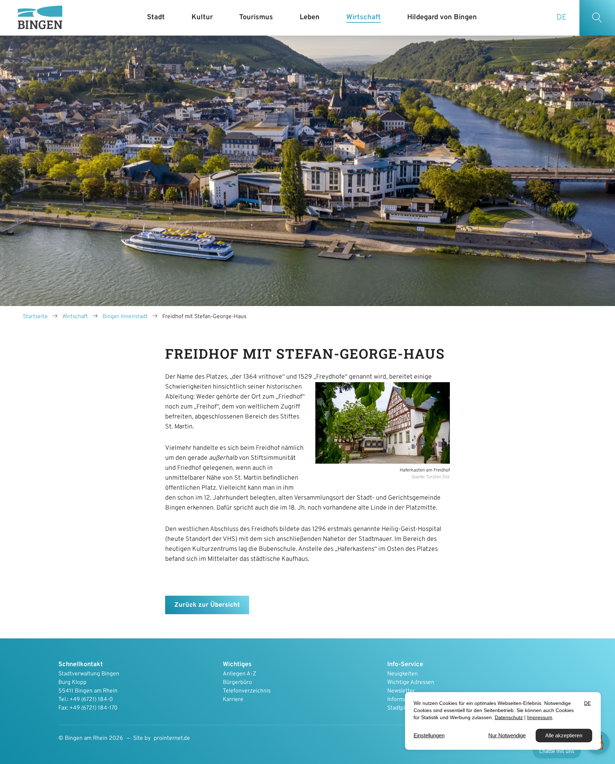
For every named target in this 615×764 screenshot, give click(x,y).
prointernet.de (172, 738)
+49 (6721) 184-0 (91, 699)
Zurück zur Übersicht (207, 605)
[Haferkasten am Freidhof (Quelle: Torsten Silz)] (382, 423)
